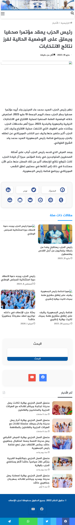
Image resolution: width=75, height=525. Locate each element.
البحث (37, 344)
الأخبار (55, 23)
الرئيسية (65, 23)
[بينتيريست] (52, 200)
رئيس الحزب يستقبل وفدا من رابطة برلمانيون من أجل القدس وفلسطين (55, 250)
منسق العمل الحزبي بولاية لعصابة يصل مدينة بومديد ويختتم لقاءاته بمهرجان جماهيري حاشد (28, 479)
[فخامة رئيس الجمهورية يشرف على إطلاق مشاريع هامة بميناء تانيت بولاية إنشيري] (55, 299)
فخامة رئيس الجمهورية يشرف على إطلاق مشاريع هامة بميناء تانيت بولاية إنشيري (55, 316)
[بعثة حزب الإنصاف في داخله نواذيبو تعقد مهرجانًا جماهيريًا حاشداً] (18, 299)
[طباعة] (11, 200)
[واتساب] (28, 521)
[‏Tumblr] (62, 200)
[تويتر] (47, 521)
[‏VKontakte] (31, 200)
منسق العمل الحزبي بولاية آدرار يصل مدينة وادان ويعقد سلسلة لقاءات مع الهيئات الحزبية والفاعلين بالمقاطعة (29, 423)
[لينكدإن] (9, 189)
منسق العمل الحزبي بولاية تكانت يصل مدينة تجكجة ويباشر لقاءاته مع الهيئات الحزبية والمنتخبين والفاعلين (28, 406)
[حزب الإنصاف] (37, 5)
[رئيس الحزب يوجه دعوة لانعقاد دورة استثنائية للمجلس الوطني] (18, 248)
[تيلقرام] (9, 521)
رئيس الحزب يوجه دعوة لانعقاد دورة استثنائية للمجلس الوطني (18, 278)
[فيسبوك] (65, 521)
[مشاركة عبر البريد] (21, 200)
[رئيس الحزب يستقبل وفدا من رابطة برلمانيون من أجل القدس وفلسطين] (55, 234)
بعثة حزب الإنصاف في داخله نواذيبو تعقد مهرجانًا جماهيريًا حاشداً (18, 316)
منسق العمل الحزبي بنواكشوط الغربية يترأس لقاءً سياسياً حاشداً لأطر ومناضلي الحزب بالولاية (28, 462)
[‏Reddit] (41, 200)
